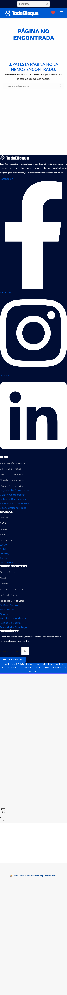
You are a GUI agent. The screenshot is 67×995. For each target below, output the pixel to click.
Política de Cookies (9, 595)
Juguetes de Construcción (13, 462)
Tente (2, 534)
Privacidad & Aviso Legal (12, 600)
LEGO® (4, 517)
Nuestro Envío (7, 577)
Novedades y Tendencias (12, 480)
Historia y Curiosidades (11, 474)
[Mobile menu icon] (61, 12)
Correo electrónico (10, 650)
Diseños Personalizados (11, 485)
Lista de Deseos (53, 13)
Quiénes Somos (7, 572)
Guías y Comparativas (10, 468)
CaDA (3, 523)
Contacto (4, 583)
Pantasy (4, 528)
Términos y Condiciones (11, 589)
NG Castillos (6, 540)
